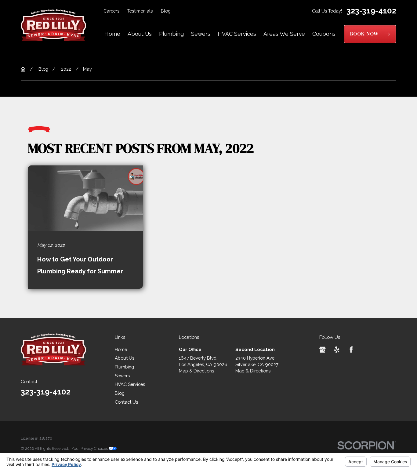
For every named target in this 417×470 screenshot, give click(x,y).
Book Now (364, 33)
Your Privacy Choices (90, 448)
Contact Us (126, 402)
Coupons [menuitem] (323, 34)
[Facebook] (351, 349)
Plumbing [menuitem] (171, 34)
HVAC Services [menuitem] (237, 34)
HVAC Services (130, 384)
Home (121, 349)
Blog (166, 10)
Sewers (122, 375)
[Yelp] (337, 349)
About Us (124, 358)
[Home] (53, 25)
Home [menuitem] (112, 34)
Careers (111, 10)
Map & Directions (196, 370)
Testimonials (140, 10)
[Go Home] (23, 69)
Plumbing (124, 366)
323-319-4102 (371, 10)
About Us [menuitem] (140, 34)
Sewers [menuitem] (200, 34)
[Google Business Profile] (322, 349)
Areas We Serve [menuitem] (284, 34)
